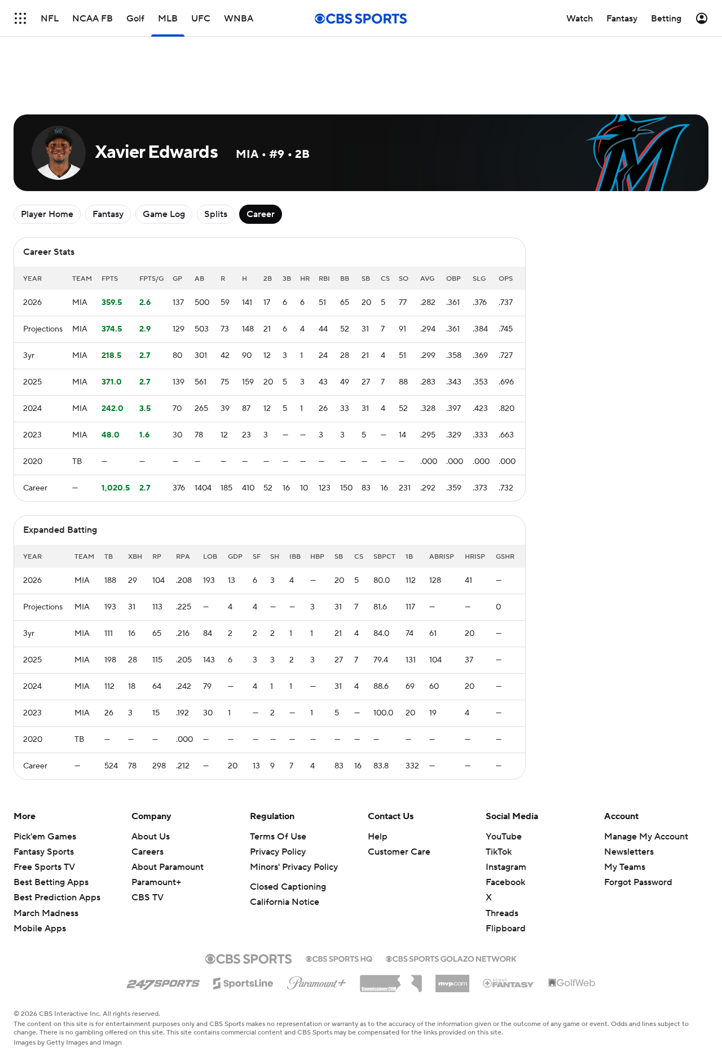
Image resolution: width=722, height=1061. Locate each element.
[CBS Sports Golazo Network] (451, 957)
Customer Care (399, 851)
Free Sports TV (44, 867)
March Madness (46, 913)
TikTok (499, 851)
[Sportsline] (243, 981)
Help (378, 836)
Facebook (505, 882)
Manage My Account (646, 836)
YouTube (504, 836)
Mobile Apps (40, 928)
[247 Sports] (163, 981)
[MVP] (452, 979)
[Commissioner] (391, 979)
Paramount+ (156, 882)
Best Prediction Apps (57, 897)
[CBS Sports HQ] (339, 957)
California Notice (284, 902)
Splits (215, 214)
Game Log (164, 214)
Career (260, 214)
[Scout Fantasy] (509, 982)
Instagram (506, 867)
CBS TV (147, 897)
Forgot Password (638, 882)
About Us (150, 836)
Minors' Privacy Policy (294, 867)
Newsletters (629, 851)
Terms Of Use (278, 836)
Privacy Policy (278, 851)
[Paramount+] (316, 981)
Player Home (47, 214)
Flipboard (506, 928)
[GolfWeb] (572, 983)
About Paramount (167, 867)
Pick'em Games (45, 836)
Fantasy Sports (44, 851)
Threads (502, 913)
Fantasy (108, 214)
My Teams (624, 867)
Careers (147, 851)
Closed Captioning (288, 886)
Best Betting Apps (51, 882)
